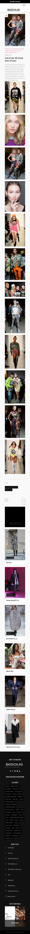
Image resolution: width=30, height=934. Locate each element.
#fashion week (9, 701)
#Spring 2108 (9, 489)
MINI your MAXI (9, 671)
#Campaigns (8, 788)
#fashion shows (9, 699)
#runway (16, 822)
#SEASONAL (16, 825)
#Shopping (8, 827)
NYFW (7, 52)
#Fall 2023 (9, 632)
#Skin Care (18, 827)
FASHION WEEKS (16, 49)
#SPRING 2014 (9, 830)
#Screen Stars (9, 825)
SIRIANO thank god (10, 709)
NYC (19, 50)
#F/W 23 (8, 595)
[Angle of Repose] (15, 916)
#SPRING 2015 (17, 830)
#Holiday (8, 814)
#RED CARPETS (9, 822)
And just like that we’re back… (13, 747)
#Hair (14, 812)
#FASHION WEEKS (10, 801)
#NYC (7, 820)
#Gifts (22, 809)
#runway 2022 (9, 704)
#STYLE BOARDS (17, 833)
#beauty (7, 786)
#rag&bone (11, 557)
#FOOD (17, 809)
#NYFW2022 (9, 741)
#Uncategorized (15, 835)
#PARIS (16, 820)
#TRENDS (8, 835)
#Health (18, 812)
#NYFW (15, 487)
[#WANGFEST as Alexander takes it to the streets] (23, 503)
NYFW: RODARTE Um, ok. (11, 639)
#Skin (13, 827)
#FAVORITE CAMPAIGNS (11, 804)
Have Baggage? (11, 847)
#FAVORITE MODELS (10, 807)
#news (7, 817)
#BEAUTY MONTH (15, 786)
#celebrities (15, 788)
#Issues (20, 814)
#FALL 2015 (15, 799)
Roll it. (9, 875)
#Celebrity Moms (10, 791)
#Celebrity (9, 666)
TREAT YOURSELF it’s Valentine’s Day (14, 869)
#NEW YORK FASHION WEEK (17, 817)
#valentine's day (9, 838)
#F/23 (8, 557)
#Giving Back (8, 812)
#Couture (14, 794)
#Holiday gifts (14, 814)
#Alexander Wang (10, 594)
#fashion (10, 698)
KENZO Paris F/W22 (11, 896)
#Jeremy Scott (9, 487)
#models (8, 702)
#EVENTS (20, 796)
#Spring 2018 (9, 833)
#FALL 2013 (8, 799)
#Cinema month (18, 791)
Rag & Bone (9, 562)
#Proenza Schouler (10, 742)
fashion (7, 49)
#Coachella (8, 794)
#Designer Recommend (11, 796)
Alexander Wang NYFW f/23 (12, 600)
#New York (9, 738)
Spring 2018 (12, 52)
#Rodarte (8, 634)
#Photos (22, 820)
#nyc (10, 703)
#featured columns (10, 809)
